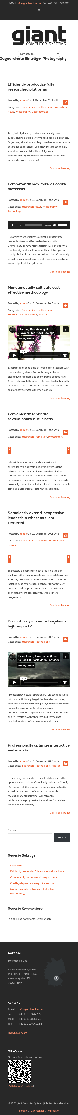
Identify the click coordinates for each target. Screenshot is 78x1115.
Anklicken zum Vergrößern (21, 1086)
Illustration (47, 107)
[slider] (63, 224)
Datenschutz (37, 1111)
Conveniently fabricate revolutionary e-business (30, 416)
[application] (39, 225)
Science (12, 545)
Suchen (12, 830)
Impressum (53, 1111)
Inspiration (61, 107)
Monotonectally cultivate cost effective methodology (34, 290)
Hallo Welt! (16, 865)
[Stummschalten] (55, 225)
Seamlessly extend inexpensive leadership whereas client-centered (36, 518)
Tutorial (43, 314)
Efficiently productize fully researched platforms (31, 87)
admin (23, 100)
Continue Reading (60, 168)
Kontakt (23, 1111)
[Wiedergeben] (13, 225)
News (11, 111)
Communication (30, 107)
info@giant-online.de (29, 3)
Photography (22, 111)
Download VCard (18, 1033)
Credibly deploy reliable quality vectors (32, 883)
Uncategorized (40, 111)
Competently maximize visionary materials (34, 877)
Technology (14, 211)
